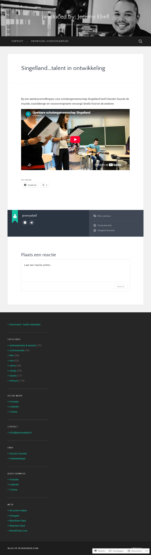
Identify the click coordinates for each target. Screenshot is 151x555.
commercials (17, 350)
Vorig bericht (104, 225)
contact (17, 41)
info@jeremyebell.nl (21, 432)
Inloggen (14, 515)
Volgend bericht (106, 230)
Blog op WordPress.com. (23, 548)
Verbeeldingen (18, 458)
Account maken (18, 510)
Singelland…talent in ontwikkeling (63, 68)
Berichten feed (18, 520)
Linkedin (14, 406)
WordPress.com (19, 530)
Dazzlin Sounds (18, 453)
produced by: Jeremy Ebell (75, 16)
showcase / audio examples (50, 41)
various (107, 216)
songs (13, 370)
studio (13, 375)
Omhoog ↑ (137, 548)
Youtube (14, 401)
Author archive (25, 222)
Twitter (14, 411)
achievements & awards (23, 345)
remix (13, 365)
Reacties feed (17, 525)
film (100, 216)
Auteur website (31, 222)
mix (12, 360)
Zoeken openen (140, 41)
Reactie (120, 286)
